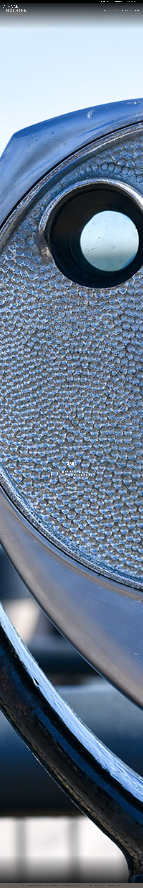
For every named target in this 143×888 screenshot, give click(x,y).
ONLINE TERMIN (125, 1)
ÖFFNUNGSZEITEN (135, 1)
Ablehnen (119, 885)
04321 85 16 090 (109, 1)
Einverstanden (111, 885)
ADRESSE (117, 1)
